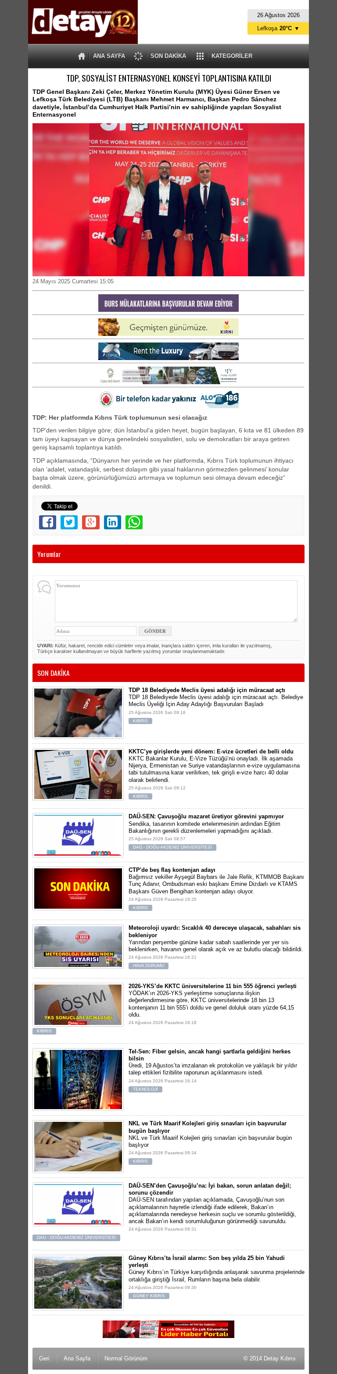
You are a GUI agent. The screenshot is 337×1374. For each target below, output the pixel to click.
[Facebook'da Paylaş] (47, 522)
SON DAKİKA (168, 56)
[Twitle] (69, 522)
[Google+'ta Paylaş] (90, 522)
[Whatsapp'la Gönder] (134, 522)
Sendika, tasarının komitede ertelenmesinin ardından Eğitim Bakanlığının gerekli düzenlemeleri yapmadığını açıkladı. (206, 831)
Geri (44, 1358)
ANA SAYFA (109, 56)
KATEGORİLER (232, 56)
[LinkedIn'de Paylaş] (112, 522)
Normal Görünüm (125, 1358)
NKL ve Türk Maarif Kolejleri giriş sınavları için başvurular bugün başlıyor (210, 1141)
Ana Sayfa (77, 1358)
